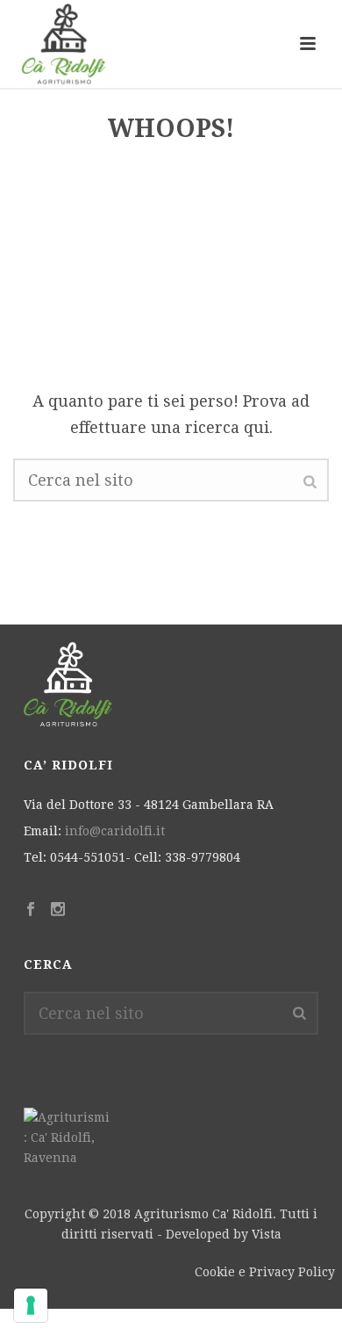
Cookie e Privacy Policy (265, 1272)
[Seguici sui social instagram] (58, 910)
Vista (266, 1234)
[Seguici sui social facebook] (31, 910)
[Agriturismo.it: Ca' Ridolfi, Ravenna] (68, 1137)
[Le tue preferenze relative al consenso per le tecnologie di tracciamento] (30, 1305)
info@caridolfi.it (115, 831)
